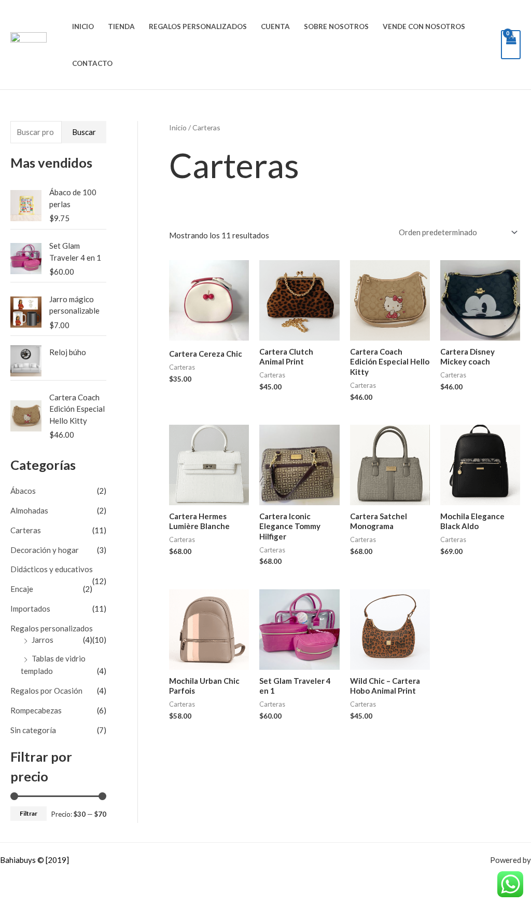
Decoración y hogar (44, 550)
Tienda (121, 26)
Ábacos (23, 490)
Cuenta (275, 26)
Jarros (42, 639)
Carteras (25, 530)
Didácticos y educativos (51, 569)
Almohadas (29, 510)
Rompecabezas (36, 710)
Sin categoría (33, 730)
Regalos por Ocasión (46, 690)
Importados (30, 608)
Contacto (92, 63)
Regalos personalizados (198, 26)
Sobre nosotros (336, 26)
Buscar (84, 132)
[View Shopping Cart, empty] (511, 44)
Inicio (83, 26)
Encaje (21, 588)
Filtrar (28, 813)
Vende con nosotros (424, 26)
